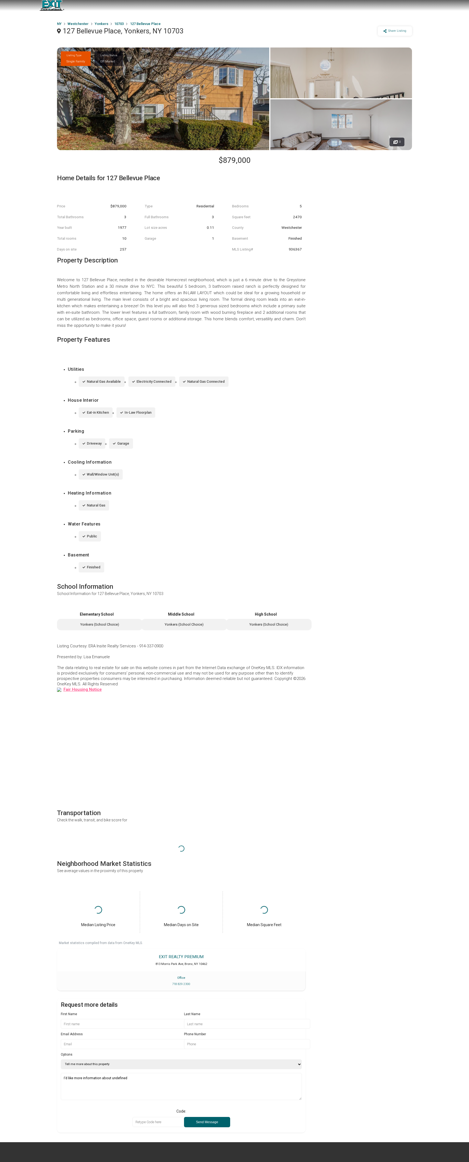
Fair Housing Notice (83, 689)
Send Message (207, 1122)
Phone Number (195, 1034)
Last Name (192, 1014)
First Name (69, 1014)
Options (66, 1054)
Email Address (72, 1034)
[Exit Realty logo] (51, 5)
